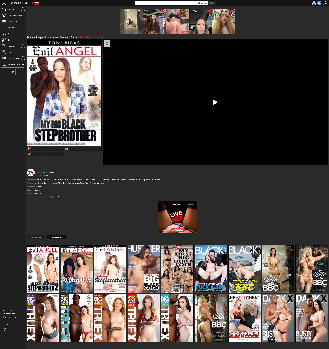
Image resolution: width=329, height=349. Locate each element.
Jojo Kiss (68, 183)
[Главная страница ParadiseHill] (21, 3)
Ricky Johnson (101, 183)
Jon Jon (73, 183)
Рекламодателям (9, 313)
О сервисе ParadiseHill (11, 311)
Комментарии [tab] (56, 237)
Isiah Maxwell (59, 183)
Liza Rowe (80, 183)
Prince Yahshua (90, 183)
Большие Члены (42, 197)
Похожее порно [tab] (36, 237)
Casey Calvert (49, 183)
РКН (4, 330)
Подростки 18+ (55, 197)
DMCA (5, 328)
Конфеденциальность (11, 324)
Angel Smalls (38, 183)
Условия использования (12, 322)
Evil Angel (37, 190)
